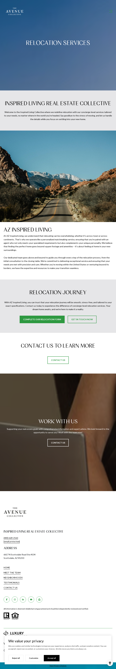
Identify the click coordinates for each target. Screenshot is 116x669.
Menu (110, 11)
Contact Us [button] (58, 442)
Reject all (16, 658)
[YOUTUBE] (31, 599)
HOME (7, 567)
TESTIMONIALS (11, 582)
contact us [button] (58, 360)
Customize (33, 658)
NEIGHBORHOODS (13, 577)
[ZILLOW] (39, 599)
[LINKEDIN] (23, 599)
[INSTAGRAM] (15, 599)
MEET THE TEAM (12, 572)
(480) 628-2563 (11, 538)
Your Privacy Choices (58, 665)
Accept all (52, 658)
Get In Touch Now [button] (82, 319)
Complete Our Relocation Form (42, 319)
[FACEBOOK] (7, 599)
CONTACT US (11, 588)
